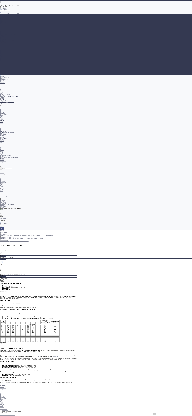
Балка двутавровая (4, 17)
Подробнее (2, 385)
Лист (1, 24)
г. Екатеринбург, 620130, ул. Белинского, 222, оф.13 (10, 13)
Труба (1, 26)
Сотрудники (3, 39)
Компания (2, 66)
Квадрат (2, 20)
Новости (2, 37)
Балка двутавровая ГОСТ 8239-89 (36, 238)
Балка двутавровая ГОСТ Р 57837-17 (7, 238)
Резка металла (3, 33)
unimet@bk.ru (3, 8)
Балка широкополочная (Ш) (15, 241)
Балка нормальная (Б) (5, 241)
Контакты (2, 73)
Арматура (2, 16)
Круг (1, 19)
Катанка (2, 18)
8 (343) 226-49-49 (3, 212)
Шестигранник (3, 22)
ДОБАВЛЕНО (3, 256)
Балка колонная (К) (25, 241)
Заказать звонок (3, 74)
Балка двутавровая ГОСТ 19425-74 (22, 238)
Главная (2, 45)
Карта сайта (2, 41)
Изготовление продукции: (6, 32)
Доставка (2, 35)
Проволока (2, 21)
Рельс (1, 25)
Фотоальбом (3, 38)
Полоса (1, 23)
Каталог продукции (4, 46)
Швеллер (2, 58)
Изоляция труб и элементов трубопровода (9, 34)
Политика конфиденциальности (7, 40)
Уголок (1, 27)
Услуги (1, 62)
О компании (3, 386)
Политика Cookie (130, 413)
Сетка (1, 28)
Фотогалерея (3, 72)
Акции (1, 29)
